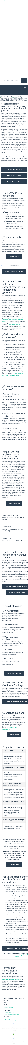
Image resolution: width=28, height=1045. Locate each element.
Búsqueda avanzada (22, 84)
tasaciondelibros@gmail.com (12, 1014)
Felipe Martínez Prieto (14, 324)
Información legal (8, 1007)
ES (4, 0)
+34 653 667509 (9, 1012)
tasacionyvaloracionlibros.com (13, 1021)
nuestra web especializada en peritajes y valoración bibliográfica (12, 319)
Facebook (7, 1019)
